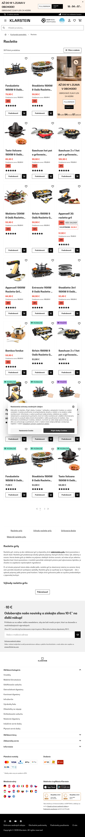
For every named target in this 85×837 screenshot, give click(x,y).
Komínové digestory (12, 694)
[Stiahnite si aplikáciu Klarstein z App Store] (49, 787)
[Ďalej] (47, 509)
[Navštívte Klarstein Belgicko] (31, 791)
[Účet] (69, 21)
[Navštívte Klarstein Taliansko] (22, 786)
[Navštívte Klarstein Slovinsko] (9, 796)
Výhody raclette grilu (42, 530)
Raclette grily (16, 530)
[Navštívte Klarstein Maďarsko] (5, 791)
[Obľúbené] (74, 21)
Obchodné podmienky (38, 825)
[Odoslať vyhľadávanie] (4, 27)
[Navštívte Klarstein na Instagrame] (5, 821)
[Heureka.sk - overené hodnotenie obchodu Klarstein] (62, 20)
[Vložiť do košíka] (24, 113)
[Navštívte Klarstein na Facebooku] (10, 821)
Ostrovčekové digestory (13, 689)
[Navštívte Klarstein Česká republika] (36, 786)
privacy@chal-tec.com (11, 647)
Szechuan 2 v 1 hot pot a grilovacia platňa (69, 152)
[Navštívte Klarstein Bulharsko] (22, 791)
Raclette (34, 34)
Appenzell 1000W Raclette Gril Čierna (15, 290)
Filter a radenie (74, 50)
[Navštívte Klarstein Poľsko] (9, 791)
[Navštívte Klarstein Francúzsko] (18, 786)
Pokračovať (42, 592)
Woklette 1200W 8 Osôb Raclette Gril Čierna (14, 216)
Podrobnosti (13, 113)
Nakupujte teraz (55, 6)
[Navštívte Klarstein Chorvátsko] (13, 791)
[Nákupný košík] (79, 21)
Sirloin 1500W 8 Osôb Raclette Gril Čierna (42, 216)
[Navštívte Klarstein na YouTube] (15, 821)
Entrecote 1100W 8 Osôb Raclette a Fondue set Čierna (42, 290)
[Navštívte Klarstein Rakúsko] (9, 786)
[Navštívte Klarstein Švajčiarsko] (13, 786)
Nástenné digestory (12, 719)
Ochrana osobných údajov (12, 641)
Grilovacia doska (68, 530)
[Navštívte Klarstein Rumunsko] (18, 791)
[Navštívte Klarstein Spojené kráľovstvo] (31, 786)
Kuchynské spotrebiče (18, 34)
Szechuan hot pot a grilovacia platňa (42, 152)
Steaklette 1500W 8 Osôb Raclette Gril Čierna (42, 88)
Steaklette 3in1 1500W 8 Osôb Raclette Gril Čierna (67, 290)
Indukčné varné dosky (13, 724)
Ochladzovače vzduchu (13, 714)
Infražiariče (8, 699)
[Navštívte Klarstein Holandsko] (36, 791)
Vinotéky (7, 675)
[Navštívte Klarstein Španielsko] (27, 786)
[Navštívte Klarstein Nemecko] (5, 786)
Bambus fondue (14, 350)
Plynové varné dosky (12, 728)
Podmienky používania (50, 809)
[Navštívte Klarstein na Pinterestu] (20, 821)
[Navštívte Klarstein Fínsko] (27, 791)
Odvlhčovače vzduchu (13, 685)
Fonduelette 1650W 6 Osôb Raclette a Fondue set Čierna (15, 88)
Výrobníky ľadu (10, 704)
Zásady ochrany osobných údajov (57, 806)
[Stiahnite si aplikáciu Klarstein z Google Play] (63, 787)
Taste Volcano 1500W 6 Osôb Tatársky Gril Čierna (13, 152)
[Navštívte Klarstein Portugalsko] (5, 796)
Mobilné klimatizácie (12, 680)
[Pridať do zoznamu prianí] (26, 58)
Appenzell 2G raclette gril (66, 215)
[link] (16, 68)
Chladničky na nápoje (12, 709)
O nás (74, 825)
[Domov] (7, 34)
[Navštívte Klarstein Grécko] (13, 796)
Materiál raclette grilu (16, 537)
